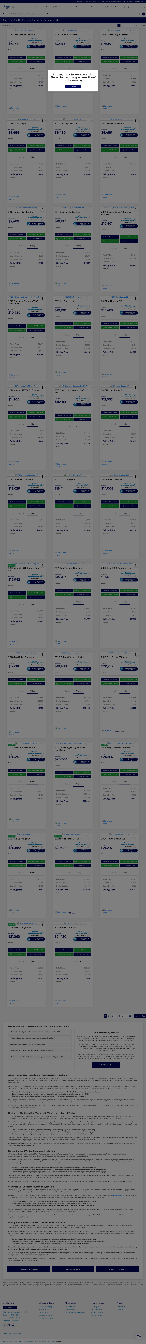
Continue (73, 86)
